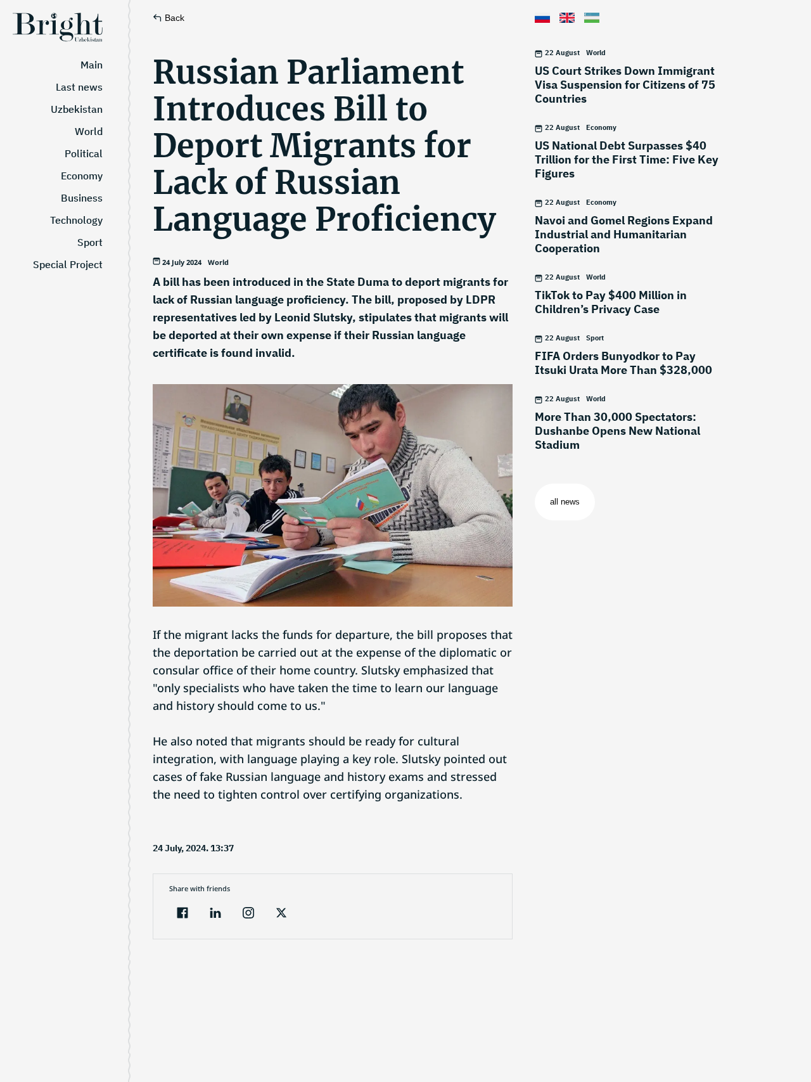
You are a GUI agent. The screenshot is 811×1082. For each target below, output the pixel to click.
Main (91, 64)
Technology (76, 220)
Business (82, 197)
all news (565, 501)
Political (84, 153)
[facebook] (182, 914)
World (89, 131)
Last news (79, 87)
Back (174, 18)
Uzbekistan (77, 109)
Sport (90, 242)
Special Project (68, 264)
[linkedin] (215, 914)
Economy (82, 175)
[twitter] (281, 914)
